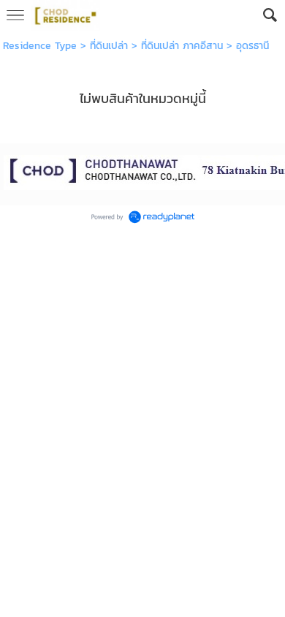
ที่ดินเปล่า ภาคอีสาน (182, 45)
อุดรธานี (252, 45)
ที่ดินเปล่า (109, 45)
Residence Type (40, 45)
